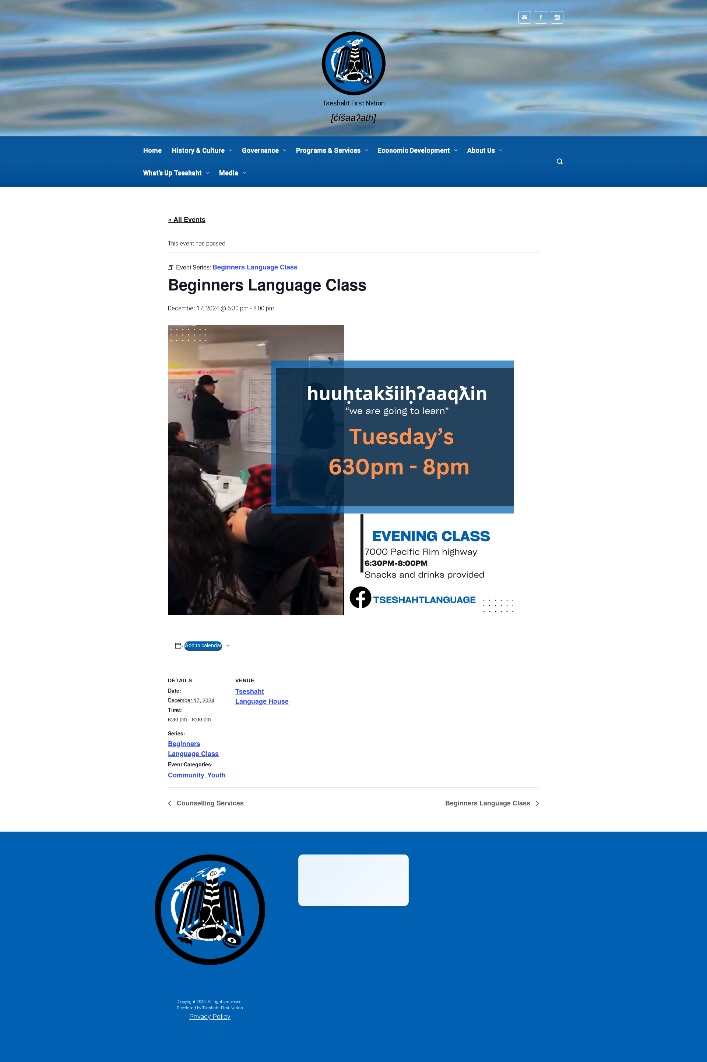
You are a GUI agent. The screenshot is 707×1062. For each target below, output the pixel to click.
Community (186, 775)
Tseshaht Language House (262, 696)
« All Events (186, 219)
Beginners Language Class (193, 748)
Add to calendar (203, 645)
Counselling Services (209, 803)
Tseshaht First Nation (353, 103)
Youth (216, 775)
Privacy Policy (210, 1016)
